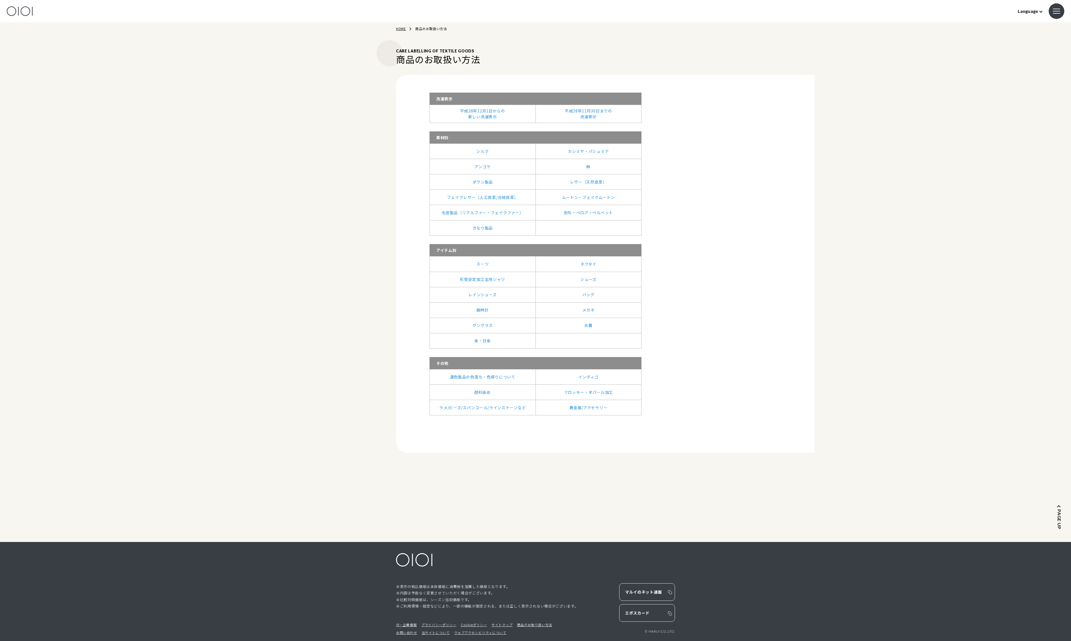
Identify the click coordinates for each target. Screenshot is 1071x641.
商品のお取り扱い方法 (534, 624)
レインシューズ (482, 294)
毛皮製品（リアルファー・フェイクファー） (483, 212)
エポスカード (637, 613)
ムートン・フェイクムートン (588, 197)
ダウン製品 (482, 182)
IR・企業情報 (406, 624)
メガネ (588, 310)
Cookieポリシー (474, 624)
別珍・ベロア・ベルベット (588, 212)
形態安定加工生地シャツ (482, 279)
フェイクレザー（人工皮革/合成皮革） (482, 197)
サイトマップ (502, 624)
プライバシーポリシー (438, 624)
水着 (588, 325)
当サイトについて (436, 632)
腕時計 (482, 310)
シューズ (588, 279)
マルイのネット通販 (643, 592)
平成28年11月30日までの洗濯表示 (588, 113)
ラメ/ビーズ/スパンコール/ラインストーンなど (482, 407)
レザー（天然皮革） (588, 182)
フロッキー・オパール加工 (588, 392)
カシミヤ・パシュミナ (588, 151)
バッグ (588, 294)
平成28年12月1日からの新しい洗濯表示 (482, 113)
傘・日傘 (482, 340)
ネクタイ (588, 264)
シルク (482, 151)
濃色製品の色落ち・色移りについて (482, 377)
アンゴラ (482, 166)
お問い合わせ (406, 632)
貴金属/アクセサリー (588, 407)
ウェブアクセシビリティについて (480, 632)
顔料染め (482, 392)
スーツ (482, 264)
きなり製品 (482, 228)
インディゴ (588, 377)
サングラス (482, 325)
